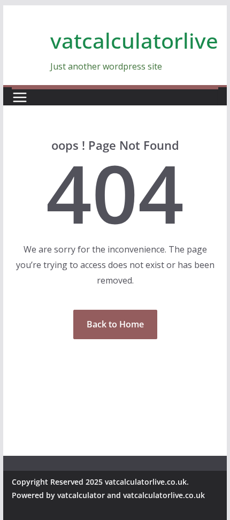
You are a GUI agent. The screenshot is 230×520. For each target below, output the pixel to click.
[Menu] (20, 97)
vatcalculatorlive (134, 40)
